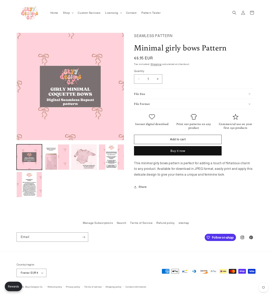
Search (121, 222)
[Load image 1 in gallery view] (29, 157)
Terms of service (93, 287)
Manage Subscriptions (98, 222)
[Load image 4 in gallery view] (111, 157)
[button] (68, 13)
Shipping (156, 64)
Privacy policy (73, 287)
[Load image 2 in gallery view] (56, 157)
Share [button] (143, 186)
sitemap (184, 222)
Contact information (135, 287)
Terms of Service (141, 222)
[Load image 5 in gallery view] (29, 184)
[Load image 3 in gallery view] (84, 157)
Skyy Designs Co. (34, 287)
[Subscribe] (83, 237)
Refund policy (165, 222)
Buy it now (177, 150)
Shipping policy (113, 287)
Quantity (139, 71)
